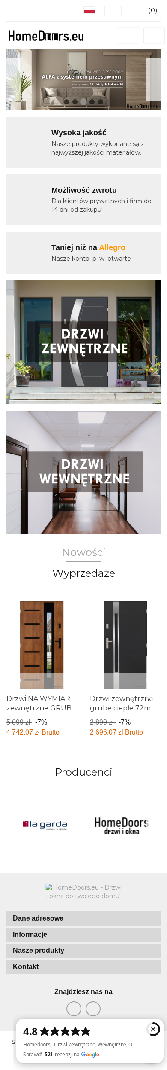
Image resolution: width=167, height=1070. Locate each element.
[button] (83, 918)
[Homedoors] (122, 825)
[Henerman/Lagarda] (45, 825)
